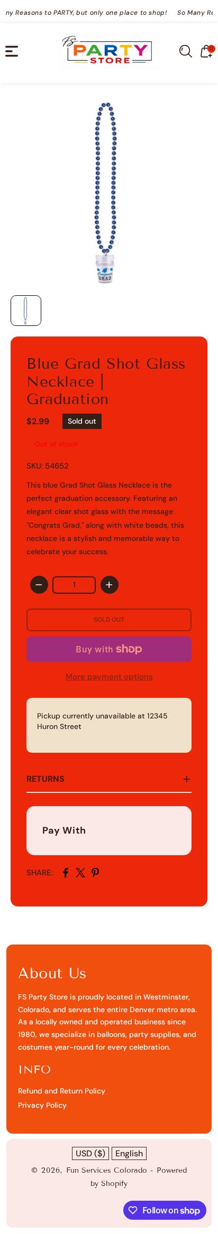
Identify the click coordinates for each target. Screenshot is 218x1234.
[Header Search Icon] (185, 51)
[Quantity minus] (39, 585)
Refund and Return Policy (61, 1091)
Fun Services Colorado (106, 1170)
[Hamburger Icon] (11, 51)
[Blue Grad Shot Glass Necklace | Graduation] (109, 192)
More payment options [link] (109, 676)
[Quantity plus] (110, 585)
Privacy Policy (42, 1105)
